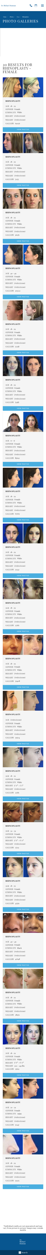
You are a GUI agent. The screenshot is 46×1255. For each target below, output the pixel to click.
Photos (12, 17)
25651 (17, 1069)
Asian (19, 1114)
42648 (17, 959)
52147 (17, 1125)
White (19, 112)
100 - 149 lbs (19, 1066)
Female (17, 109)
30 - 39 (13, 831)
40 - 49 (13, 273)
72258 (17, 347)
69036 (17, 123)
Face (18, 17)
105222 (17, 291)
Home (4, 17)
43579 (17, 903)
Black (19, 948)
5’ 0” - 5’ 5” (18, 786)
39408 (17, 681)
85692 (17, 458)
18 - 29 (13, 106)
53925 (17, 1181)
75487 (17, 402)
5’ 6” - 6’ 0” (19, 840)
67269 (17, 514)
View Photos (23, 129)
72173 (17, 179)
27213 (17, 848)
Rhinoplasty (15, 68)
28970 (17, 1015)
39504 (17, 738)
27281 (17, 793)
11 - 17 (12, 441)
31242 (17, 570)
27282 (17, 625)
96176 (17, 235)
